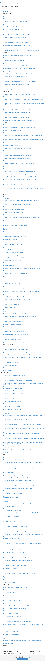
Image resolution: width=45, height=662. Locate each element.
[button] (0, 1)
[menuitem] (0, 2)
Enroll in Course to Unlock (22, 658)
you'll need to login (27, 657)
